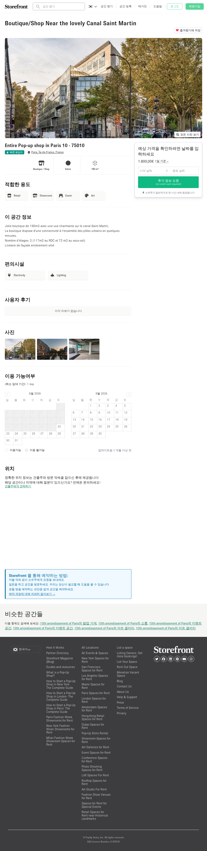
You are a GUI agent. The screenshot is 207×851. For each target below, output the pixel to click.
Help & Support (127, 697)
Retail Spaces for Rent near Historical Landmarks (95, 815)
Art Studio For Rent (94, 789)
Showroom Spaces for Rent (96, 740)
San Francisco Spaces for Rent (92, 668)
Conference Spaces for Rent (94, 759)
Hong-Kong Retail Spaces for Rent (93, 717)
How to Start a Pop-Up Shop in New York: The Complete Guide (60, 684)
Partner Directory (57, 653)
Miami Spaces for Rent (93, 686)
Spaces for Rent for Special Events (94, 805)
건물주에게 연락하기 (18, 486)
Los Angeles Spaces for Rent (95, 677)
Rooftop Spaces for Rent (94, 782)
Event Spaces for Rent (96, 752)
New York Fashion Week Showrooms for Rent (60, 729)
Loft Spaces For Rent (95, 775)
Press (120, 702)
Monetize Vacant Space (128, 674)
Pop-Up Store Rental (95, 733)
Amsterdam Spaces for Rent (94, 708)
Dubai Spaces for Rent (93, 726)
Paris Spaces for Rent (96, 693)
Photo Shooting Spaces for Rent (92, 768)
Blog (120, 681)
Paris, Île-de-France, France (47, 152)
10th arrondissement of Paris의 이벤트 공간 (43, 628)
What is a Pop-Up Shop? (57, 674)
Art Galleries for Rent (95, 747)
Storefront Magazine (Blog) (59, 659)
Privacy (121, 713)
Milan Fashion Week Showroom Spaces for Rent (60, 741)
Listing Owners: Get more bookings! (130, 654)
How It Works (55, 647)
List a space (125, 647)
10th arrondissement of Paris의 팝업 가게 (68, 623)
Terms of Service (128, 707)
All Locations (90, 647)
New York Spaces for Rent (95, 659)
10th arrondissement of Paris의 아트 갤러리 (104, 628)
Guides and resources (60, 667)
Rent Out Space (127, 667)
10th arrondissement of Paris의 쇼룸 (123, 623)
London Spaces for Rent (94, 700)
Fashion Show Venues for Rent (96, 796)
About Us (123, 691)
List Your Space (127, 661)
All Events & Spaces (95, 653)
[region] (68, 533)
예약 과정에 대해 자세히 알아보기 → (32, 593)
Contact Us (124, 686)
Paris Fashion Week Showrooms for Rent (59, 718)
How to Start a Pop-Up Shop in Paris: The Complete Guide (60, 708)
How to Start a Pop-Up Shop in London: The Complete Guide (60, 696)
